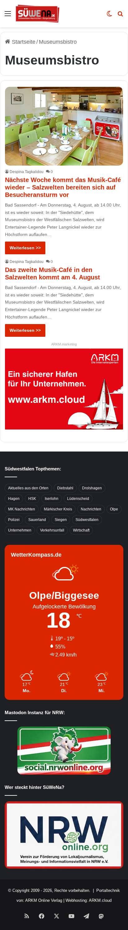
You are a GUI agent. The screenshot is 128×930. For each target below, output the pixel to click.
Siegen (61, 520)
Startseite (22, 42)
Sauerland (37, 520)
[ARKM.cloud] (64, 388)
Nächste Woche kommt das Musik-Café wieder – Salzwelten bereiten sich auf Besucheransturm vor (63, 187)
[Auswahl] (8, 16)
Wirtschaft (81, 530)
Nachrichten (91, 509)
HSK (32, 498)
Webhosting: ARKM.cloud (89, 900)
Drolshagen (92, 488)
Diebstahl (65, 488)
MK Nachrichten (21, 509)
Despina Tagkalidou (26, 172)
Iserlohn (51, 498)
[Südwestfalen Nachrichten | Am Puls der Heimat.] (38, 13)
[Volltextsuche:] (120, 16)
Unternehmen (19, 530)
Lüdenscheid (78, 498)
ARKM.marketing (64, 344)
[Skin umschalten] (109, 16)
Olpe (114, 509)
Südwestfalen (86, 520)
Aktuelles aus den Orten (28, 488)
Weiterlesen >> (25, 247)
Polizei (14, 520)
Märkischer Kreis (58, 509)
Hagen (14, 498)
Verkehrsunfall (52, 530)
